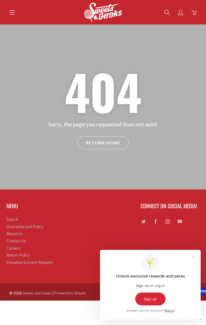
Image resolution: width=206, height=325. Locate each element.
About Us (14, 233)
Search (12, 219)
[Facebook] (155, 221)
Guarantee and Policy (24, 226)
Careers (13, 248)
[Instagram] (167, 221)
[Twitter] (143, 221)
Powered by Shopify (70, 293)
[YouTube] (179, 221)
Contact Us (16, 241)
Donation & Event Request (29, 262)
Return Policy (18, 255)
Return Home (103, 142)
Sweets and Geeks (37, 293)
